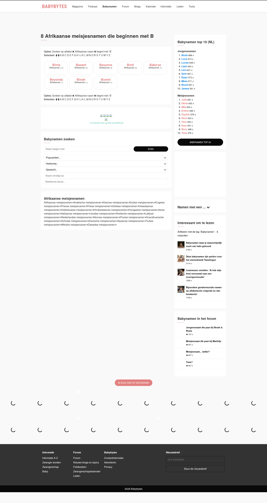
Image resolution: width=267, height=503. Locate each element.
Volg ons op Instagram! (134, 382)
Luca (184, 59)
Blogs (137, 6)
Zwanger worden (51, 462)
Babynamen (109, 6)
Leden (180, 6)
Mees (184, 81)
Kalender (151, 6)
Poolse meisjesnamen (132, 217)
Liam (184, 66)
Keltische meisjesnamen (130, 213)
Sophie (185, 114)
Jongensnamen (101, 13)
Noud (184, 85)
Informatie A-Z (50, 458)
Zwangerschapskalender (86, 471)
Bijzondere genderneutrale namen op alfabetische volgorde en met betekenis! (204, 291)
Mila (183, 107)
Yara (184, 122)
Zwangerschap (50, 467)
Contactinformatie (113, 458)
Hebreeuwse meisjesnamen (77, 210)
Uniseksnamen (142, 13)
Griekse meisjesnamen (125, 206)
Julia (184, 99)
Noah (184, 55)
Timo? (189, 362)
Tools (192, 6)
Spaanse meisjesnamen (131, 221)
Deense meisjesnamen (116, 202)
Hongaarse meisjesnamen (143, 210)
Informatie (166, 6)
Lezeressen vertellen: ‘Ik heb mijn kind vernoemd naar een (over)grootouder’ (203, 273)
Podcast (92, 6)
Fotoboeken (79, 467)
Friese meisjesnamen (99, 206)
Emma (185, 110)
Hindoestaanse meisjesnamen (111, 210)
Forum (125, 6)
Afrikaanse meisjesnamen (58, 202)
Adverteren (110, 462)
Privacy (108, 467)
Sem (184, 73)
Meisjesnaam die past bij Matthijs (203, 341)
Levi (183, 70)
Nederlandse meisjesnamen (77, 217)
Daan (184, 77)
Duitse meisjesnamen (142, 202)
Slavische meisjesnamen (103, 221)
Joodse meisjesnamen (103, 213)
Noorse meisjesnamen (106, 217)
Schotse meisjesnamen (74, 221)
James (185, 88)
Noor (184, 129)
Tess (184, 133)
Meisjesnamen (121, 13)
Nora (184, 118)
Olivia (184, 103)
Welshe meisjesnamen (74, 224)
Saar (184, 125)
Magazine (77, 6)
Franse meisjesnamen (73, 206)
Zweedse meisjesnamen (102, 224)
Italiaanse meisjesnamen (75, 213)
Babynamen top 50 (164, 13)
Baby (45, 471)
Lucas (185, 62)
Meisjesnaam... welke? (198, 351)
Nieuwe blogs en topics (86, 462)
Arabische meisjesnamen (88, 202)
